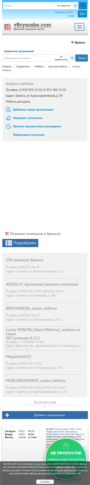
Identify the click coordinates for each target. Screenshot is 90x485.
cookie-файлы (41, 463)
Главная (6, 66)
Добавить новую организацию (33, 109)
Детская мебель (58, 66)
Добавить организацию (49, 415)
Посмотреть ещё (45, 402)
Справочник (23, 66)
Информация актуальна (28, 135)
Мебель (39, 66)
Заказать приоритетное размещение (37, 126)
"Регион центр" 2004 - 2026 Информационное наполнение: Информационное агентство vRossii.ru (65, 432)
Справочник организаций (19, 51)
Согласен (45, 481)
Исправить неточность (27, 118)
